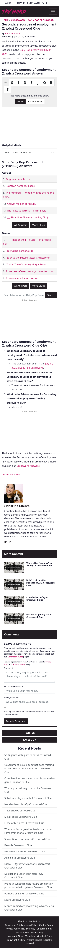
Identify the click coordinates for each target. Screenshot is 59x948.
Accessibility (37, 932)
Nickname (13, 686)
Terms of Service (18, 664)
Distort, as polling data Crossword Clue (38, 615)
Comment (8, 668)
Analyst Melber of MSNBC (21, 203)
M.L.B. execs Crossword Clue (20, 816)
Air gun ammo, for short (19, 179)
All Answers (20, 225)
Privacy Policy (13, 928)
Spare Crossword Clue (17, 899)
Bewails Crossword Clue (18, 845)
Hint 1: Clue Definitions (18, 152)
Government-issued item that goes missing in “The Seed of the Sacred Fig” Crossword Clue (29, 768)
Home (5, 20)
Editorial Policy (44, 928)
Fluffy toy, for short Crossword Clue (24, 851)
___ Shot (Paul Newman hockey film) (27, 217)
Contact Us (34, 921)
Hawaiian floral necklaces (20, 186)
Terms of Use (22, 932)
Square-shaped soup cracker (22, 278)
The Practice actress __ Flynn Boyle (26, 210)
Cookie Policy (46, 925)
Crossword (18, 20)
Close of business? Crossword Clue (24, 823)
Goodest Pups (44, 936)
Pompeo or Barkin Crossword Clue (24, 893)
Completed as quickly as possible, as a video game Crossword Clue (29, 780)
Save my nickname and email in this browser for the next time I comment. (29, 713)
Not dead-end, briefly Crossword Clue (25, 804)
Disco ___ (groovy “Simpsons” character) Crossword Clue (27, 865)
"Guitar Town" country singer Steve (26, 264)
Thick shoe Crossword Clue (19, 810)
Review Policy (28, 928)
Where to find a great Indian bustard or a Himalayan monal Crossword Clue (28, 831)
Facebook (29, 739)
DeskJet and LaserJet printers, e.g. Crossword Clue (23, 875)
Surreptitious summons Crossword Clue (27, 839)
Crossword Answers (28, 465)
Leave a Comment (11, 474)
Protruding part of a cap (19, 250)
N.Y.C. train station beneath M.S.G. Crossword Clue (40, 583)
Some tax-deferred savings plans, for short (30, 271)
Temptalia (30, 936)
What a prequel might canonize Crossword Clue (28, 790)
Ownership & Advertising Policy (21, 925)
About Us (22, 921)
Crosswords (35, 3)
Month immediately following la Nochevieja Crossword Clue (29, 907)
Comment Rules (15, 656)
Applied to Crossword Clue (19, 857)
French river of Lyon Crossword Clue (37, 598)
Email (11, 697)
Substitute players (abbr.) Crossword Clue (28, 798)
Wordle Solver (15, 3)
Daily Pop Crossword (41, 20)
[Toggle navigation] (53, 11)
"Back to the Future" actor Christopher (28, 257)
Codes (50, 3)
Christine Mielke (12, 33)
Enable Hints (35, 101)
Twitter (29, 732)
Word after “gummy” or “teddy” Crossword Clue (39, 564)
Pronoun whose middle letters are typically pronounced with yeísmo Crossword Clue (28, 885)
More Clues (38, 225)
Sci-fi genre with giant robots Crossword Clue (27, 756)
